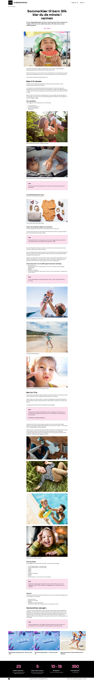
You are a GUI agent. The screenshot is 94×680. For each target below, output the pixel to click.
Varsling (85, 678)
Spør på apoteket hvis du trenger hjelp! (38, 426)
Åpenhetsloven (80, 678)
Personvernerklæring (73, 678)
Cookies (68, 678)
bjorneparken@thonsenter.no (43, 678)
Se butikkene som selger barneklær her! (36, 417)
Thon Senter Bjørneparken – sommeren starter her (46, 653)
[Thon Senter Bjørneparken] (17, 2)
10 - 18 (75, 2)
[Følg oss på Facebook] (9, 679)
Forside (9, 6)
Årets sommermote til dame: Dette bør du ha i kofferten (72, 653)
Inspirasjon (13, 6)
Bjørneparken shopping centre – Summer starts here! (20, 653)
